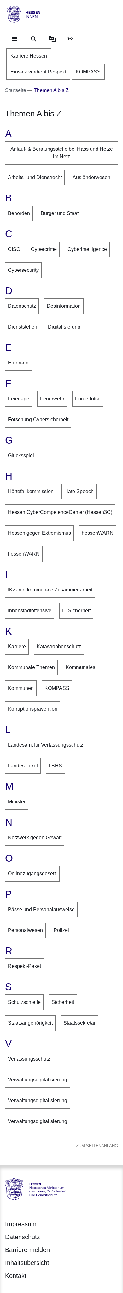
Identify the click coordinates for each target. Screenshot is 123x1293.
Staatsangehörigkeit (30, 1023)
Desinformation (64, 306)
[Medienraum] (52, 39)
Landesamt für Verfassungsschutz (45, 745)
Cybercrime (44, 249)
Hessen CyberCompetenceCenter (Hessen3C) (60, 512)
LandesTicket (23, 765)
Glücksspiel (21, 455)
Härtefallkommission (31, 491)
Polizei (61, 930)
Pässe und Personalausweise (41, 909)
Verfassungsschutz (29, 1059)
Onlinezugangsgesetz (32, 873)
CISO (14, 249)
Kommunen (21, 688)
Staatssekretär (79, 1023)
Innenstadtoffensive (29, 610)
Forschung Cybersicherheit (38, 419)
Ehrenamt (19, 362)
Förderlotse (88, 398)
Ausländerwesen (91, 177)
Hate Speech (79, 491)
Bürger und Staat (60, 213)
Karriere (17, 646)
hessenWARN (98, 533)
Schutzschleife (24, 1002)
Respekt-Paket (24, 966)
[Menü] (14, 39)
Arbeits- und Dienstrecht (35, 177)
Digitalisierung (64, 326)
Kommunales (80, 667)
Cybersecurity (23, 270)
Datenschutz (22, 306)
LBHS (55, 765)
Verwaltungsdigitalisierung (37, 1079)
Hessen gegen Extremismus (39, 533)
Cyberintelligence (87, 249)
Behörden (19, 213)
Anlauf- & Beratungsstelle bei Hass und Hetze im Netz (61, 152)
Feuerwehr (52, 398)
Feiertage (18, 398)
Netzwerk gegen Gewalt (35, 837)
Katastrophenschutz (59, 646)
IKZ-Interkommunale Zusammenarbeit (50, 589)
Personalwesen (25, 930)
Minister (17, 801)
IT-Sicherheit (76, 610)
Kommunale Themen (31, 667)
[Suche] (33, 39)
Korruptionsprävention (32, 709)
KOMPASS (56, 688)
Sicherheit (62, 1002)
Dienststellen (22, 326)
